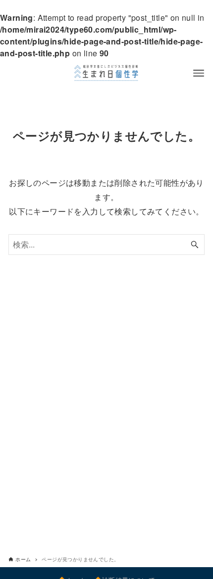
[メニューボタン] (199, 73)
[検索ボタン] (195, 244)
